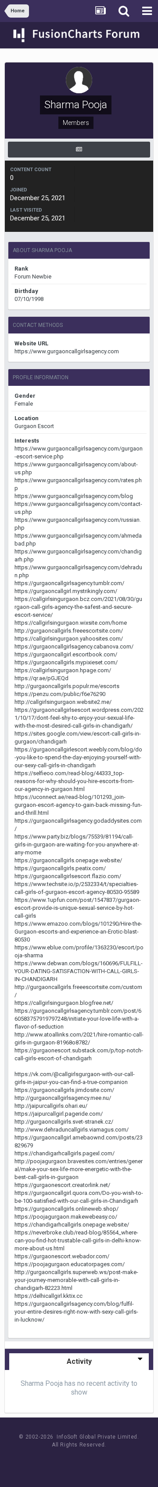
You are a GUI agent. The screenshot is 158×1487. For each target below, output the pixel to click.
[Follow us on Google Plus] (110, 1461)
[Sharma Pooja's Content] (79, 149)
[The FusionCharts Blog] (51, 1461)
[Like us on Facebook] (70, 1461)
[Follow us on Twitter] (90, 1461)
